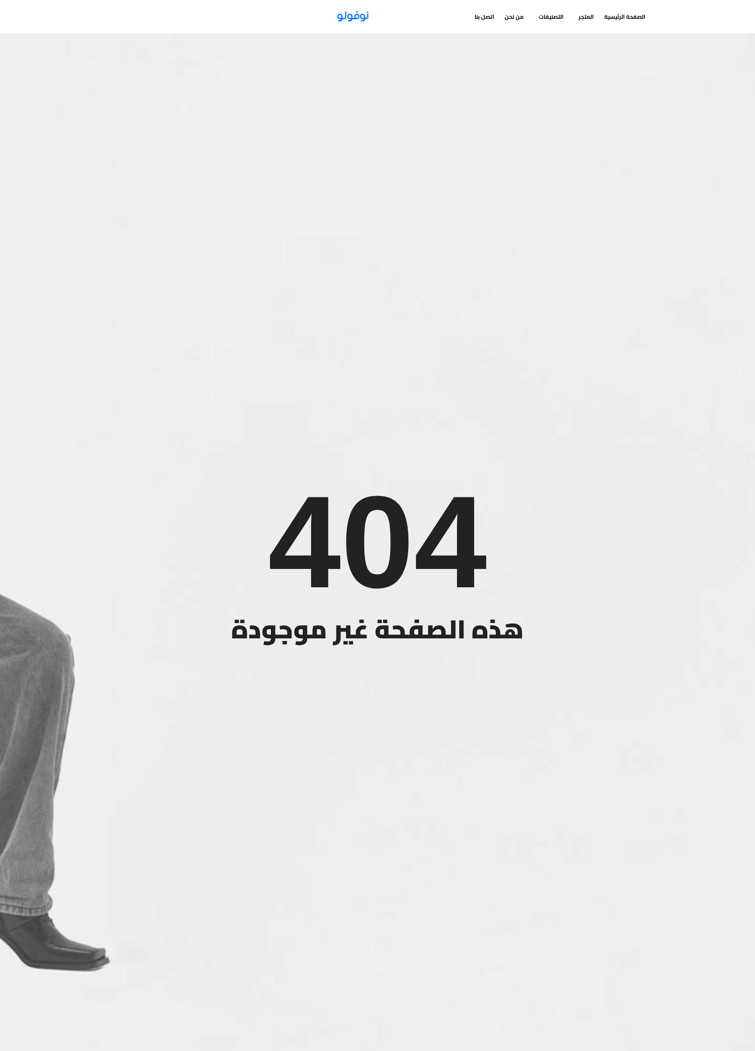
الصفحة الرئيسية (624, 16)
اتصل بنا (484, 16)
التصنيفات (551, 16)
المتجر (586, 16)
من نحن (514, 16)
